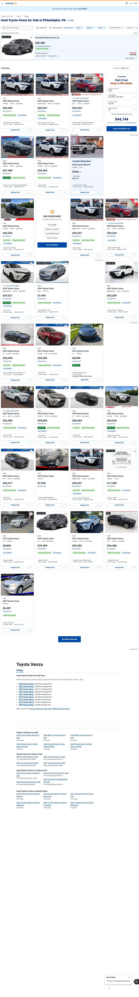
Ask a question (52, 245)
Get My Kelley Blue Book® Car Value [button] (121, 114)
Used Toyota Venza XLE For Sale (55, 773)
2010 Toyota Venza (26, 702)
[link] (22, 115)
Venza (26, 16)
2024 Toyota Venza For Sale (27, 757)
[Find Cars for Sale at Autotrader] (11, 3)
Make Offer (85, 380)
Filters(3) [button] (43, 28)
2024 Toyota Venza (26, 684)
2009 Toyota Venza (26, 705)
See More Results (69, 639)
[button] (126, 3)
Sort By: (117, 68)
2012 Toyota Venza (26, 700)
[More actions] (30, 130)
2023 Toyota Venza (26, 687)
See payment (7, 111)
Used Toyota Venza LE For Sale (28, 782)
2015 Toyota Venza (26, 694)
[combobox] (17, 27)
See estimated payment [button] (43, 46)
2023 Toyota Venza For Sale (27, 763)
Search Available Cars (121, 129)
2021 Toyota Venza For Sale (54, 763)
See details (76, 176)
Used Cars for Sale (7, 16)
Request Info (15, 130)
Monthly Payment (113, 88)
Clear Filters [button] (68, 28)
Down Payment (112, 101)
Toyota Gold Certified (81, 98)
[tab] (20, 670)
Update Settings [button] (131, 123)
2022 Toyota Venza (26, 689)
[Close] (129, 977)
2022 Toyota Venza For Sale (54, 757)
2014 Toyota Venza (26, 697)
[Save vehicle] (31, 37)
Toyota (18, 16)
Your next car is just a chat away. (69, 9)
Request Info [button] (52, 56)
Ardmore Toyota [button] (40, 53)
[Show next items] (134, 28)
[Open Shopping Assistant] (136, 981)
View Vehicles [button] (129, 58)
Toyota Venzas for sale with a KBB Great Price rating (50, 709)
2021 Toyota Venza (26, 692)
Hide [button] (135, 33)
